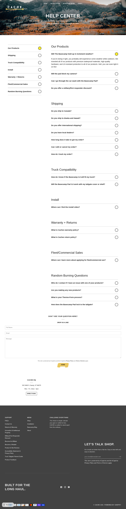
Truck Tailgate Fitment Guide (14, 456)
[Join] (118, 456)
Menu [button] (29, 417)
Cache (97, 505)
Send (63, 364)
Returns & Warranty (11, 427)
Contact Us (8, 424)
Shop (29, 420)
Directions (31, 393)
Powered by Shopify (112, 505)
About (29, 430)
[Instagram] (65, 487)
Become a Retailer (10, 444)
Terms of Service (80, 361)
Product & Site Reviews (12, 448)
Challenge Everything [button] (59, 417)
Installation (30, 424)
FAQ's (7, 420)
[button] (45, 3)
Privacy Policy (69, 361)
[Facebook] (61, 487)
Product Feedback (10, 459)
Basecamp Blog (32, 427)
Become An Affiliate (11, 441)
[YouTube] (69, 487)
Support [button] (8, 417)
